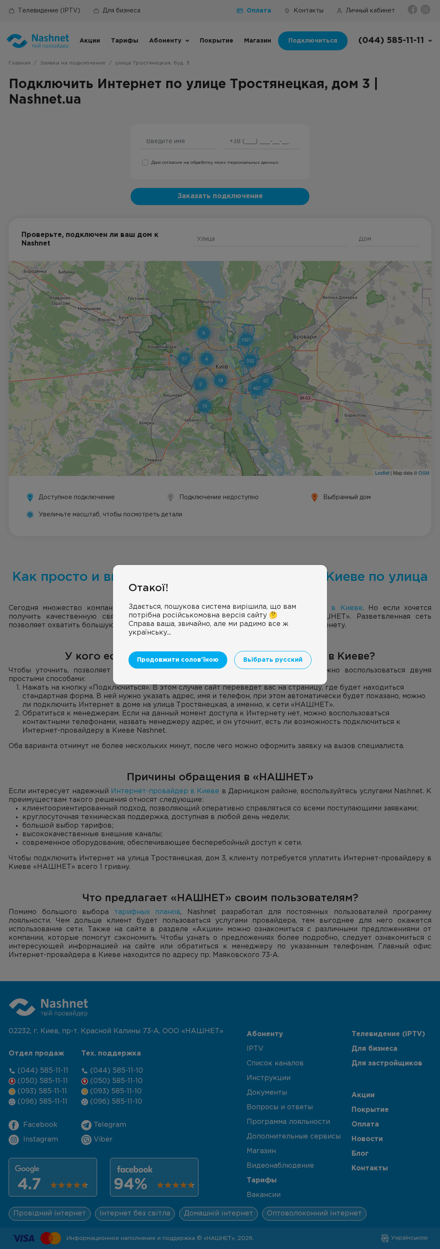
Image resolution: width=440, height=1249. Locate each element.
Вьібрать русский (272, 660)
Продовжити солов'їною (178, 660)
